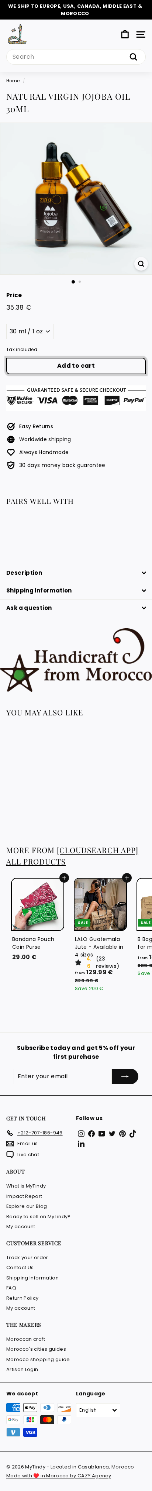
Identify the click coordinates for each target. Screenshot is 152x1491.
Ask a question (29, 608)
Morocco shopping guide (38, 1359)
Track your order (27, 1257)
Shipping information (39, 590)
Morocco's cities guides (36, 1349)
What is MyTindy (26, 1185)
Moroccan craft (25, 1339)
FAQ (11, 1287)
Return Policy (22, 1298)
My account (20, 1226)
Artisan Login (22, 1369)
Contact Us (20, 1267)
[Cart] (125, 34)
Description (24, 573)
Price (14, 295)
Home (13, 81)
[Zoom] (141, 264)
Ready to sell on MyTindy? (38, 1216)
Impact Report (24, 1196)
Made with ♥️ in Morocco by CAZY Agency (58, 1475)
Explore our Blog (26, 1206)
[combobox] (76, 57)
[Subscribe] (125, 1076)
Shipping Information (32, 1277)
